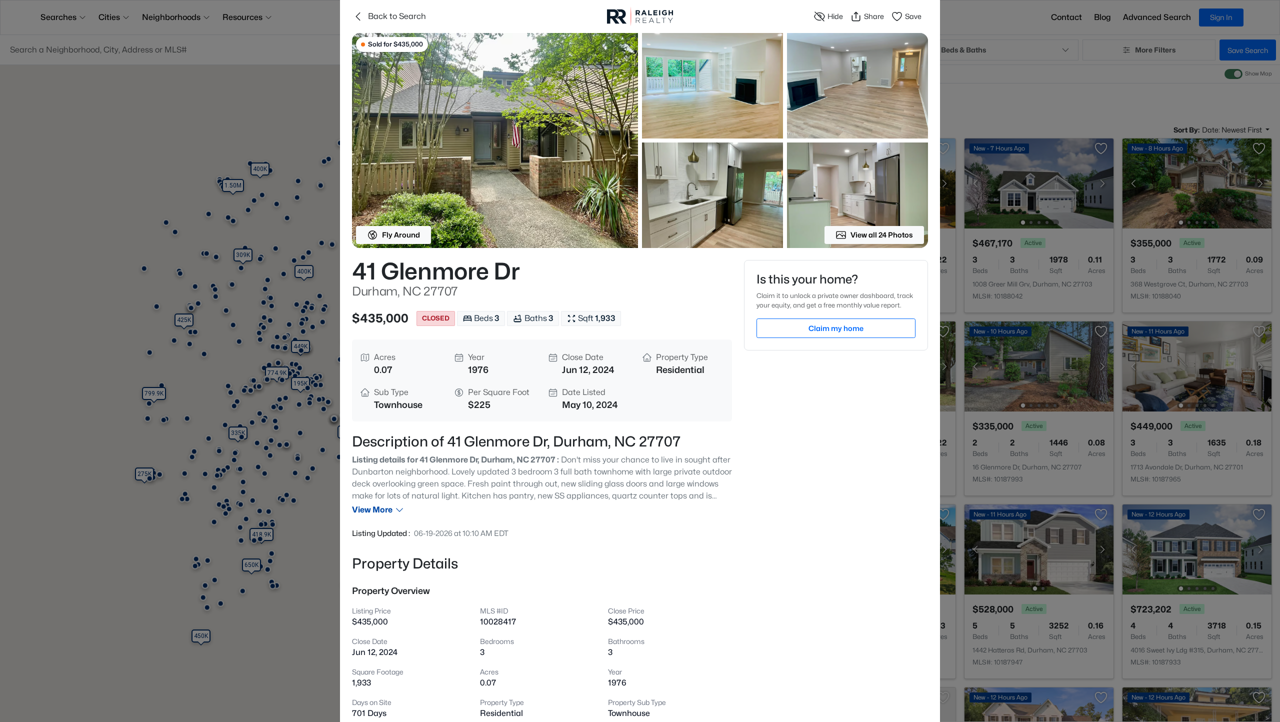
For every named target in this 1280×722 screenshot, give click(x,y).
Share (874, 16)
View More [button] (372, 509)
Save (913, 16)
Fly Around (401, 234)
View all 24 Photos (881, 234)
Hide (835, 16)
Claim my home (836, 328)
